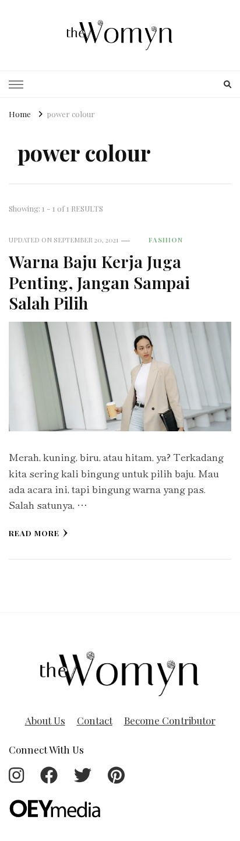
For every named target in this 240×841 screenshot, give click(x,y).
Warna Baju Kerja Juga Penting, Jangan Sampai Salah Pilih (99, 282)
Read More (34, 533)
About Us (45, 720)
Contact (94, 720)
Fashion (166, 239)
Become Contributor (170, 720)
